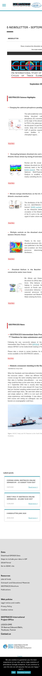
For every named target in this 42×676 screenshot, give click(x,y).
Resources (5, 575)
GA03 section (30, 170)
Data (3, 552)
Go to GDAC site (7, 566)
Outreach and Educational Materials (15, 582)
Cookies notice (7, 609)
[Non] (39, 666)
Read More (11, 143)
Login (20, 656)
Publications (6, 589)
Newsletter (13, 38)
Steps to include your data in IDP (14, 559)
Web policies (6, 599)
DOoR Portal (6, 562)
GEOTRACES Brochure (10, 586)
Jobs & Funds (6, 579)
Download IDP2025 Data (10, 555)
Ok (13, 672)
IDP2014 (35, 344)
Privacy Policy (6, 606)
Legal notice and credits (10, 603)
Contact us (6, 633)
